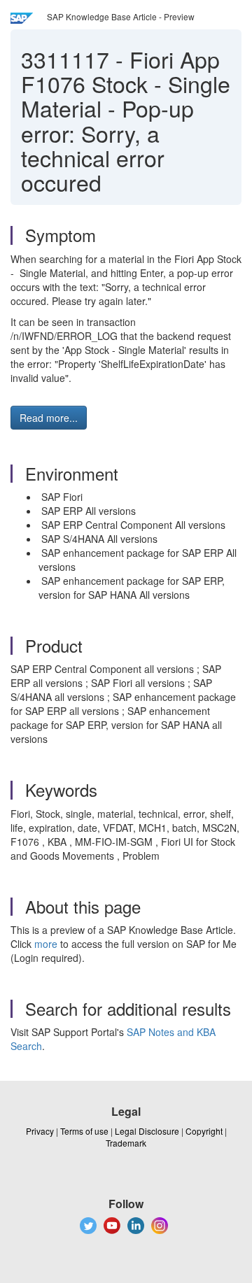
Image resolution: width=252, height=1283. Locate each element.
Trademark (126, 1143)
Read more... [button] (49, 418)
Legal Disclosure (147, 1131)
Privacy (40, 1131)
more (45, 944)
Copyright (204, 1131)
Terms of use (84, 1131)
